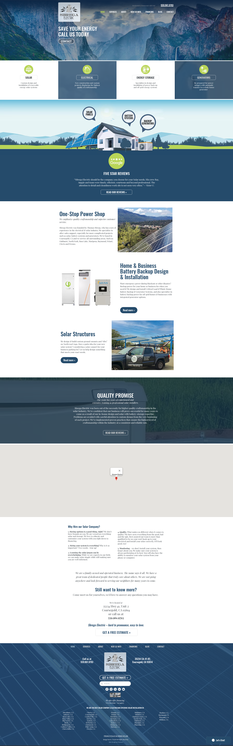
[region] (90, 117)
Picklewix (120, 742)
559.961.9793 (116, 618)
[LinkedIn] (119, 689)
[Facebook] (106, 689)
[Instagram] (111, 689)
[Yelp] (115, 689)
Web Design (112, 742)
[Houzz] (123, 689)
